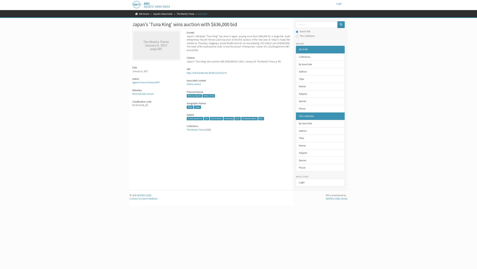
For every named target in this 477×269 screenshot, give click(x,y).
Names (302, 86)
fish (206, 118)
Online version (194, 84)
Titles (301, 79)
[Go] (341, 24)
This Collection (307, 36)
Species (302, 101)
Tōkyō (190, 107)
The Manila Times (185, 14)
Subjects (303, 93)
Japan (197, 107)
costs (238, 118)
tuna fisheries (216, 118)
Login (302, 182)
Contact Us (135, 198)
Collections (304, 56)
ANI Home (144, 14)
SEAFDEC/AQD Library (337, 198)
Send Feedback (149, 198)
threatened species (249, 118)
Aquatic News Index (163, 14)
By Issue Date (305, 64)
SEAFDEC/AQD (144, 195)
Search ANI (305, 31)
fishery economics (195, 118)
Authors (303, 71)
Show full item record (143, 93)
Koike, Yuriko (209, 96)
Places (302, 108)
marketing (229, 118)
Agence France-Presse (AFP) (146, 82)
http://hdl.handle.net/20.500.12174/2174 (206, 73)
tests (261, 118)
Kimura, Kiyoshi (194, 96)
